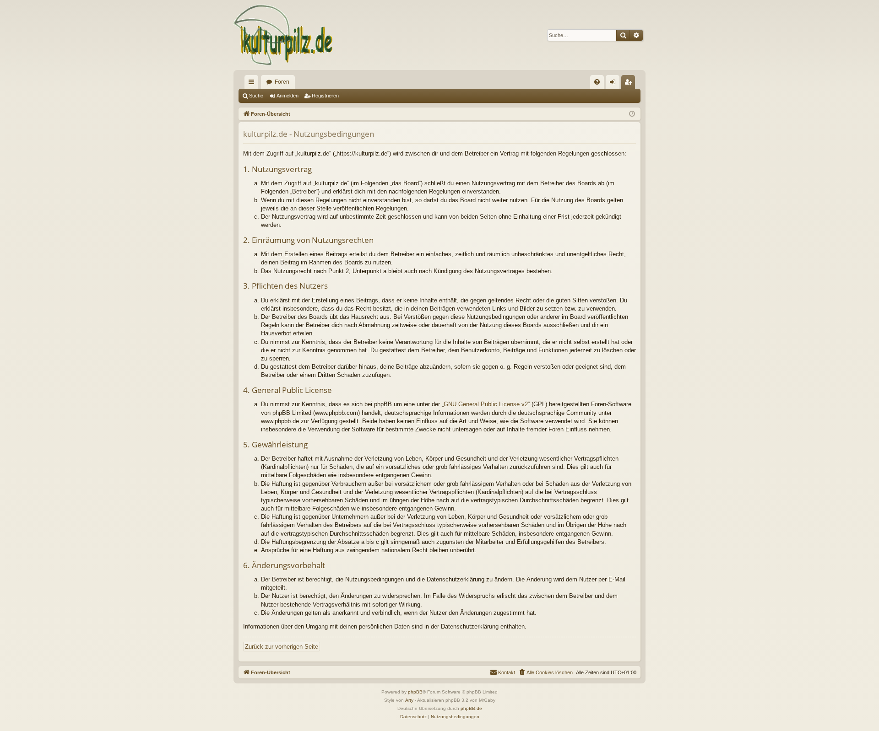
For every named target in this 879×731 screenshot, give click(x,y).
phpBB (415, 691)
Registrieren (325, 95)
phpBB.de (471, 708)
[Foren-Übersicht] (283, 35)
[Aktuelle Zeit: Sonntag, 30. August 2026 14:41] (632, 114)
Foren (282, 82)
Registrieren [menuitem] (630, 84)
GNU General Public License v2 (486, 404)
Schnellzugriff (253, 84)
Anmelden (287, 95)
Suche (256, 95)
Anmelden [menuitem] (614, 84)
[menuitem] (597, 82)
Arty (409, 700)
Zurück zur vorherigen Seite (281, 646)
